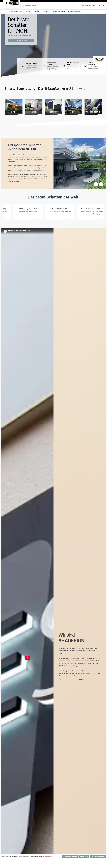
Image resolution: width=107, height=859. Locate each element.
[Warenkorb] (99, 5)
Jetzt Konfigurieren (21, 40)
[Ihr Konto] (103, 5)
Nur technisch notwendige (70, 856)
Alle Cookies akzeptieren (98, 856)
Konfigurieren (84, 856)
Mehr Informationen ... (47, 856)
